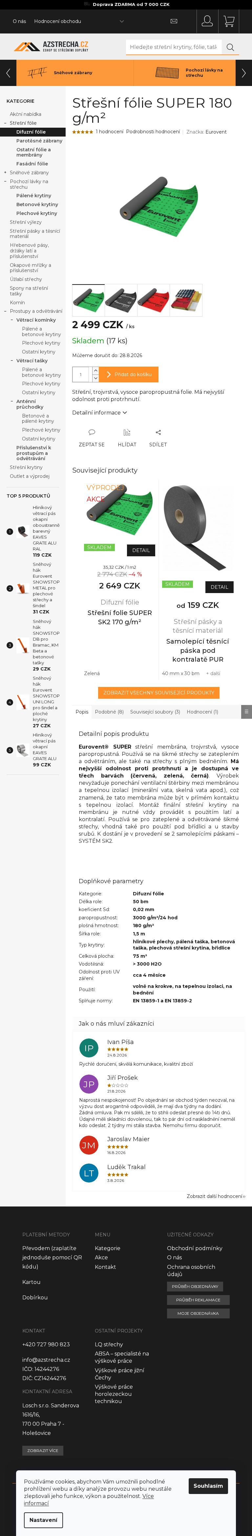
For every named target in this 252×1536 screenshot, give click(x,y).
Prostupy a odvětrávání (36, 311)
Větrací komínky (36, 320)
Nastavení (43, 1520)
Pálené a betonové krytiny (41, 331)
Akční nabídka (25, 114)
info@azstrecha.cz (46, 1360)
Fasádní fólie (32, 164)
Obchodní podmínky (194, 1248)
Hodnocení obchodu (57, 21)
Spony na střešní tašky (29, 291)
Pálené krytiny (33, 196)
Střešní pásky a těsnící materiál (35, 234)
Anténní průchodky (29, 404)
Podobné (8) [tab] (109, 712)
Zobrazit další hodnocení (214, 1196)
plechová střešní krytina (179, 948)
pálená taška (192, 942)
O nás (19, 21)
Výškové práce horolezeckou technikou (114, 1394)
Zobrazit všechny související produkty (158, 693)
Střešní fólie (23, 123)
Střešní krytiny (26, 467)
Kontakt (105, 1267)
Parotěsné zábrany (39, 141)
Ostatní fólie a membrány (33, 152)
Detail (141, 550)
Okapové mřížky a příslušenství (30, 268)
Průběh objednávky (195, 1286)
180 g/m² (143, 925)
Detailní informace (96, 413)
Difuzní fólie (31, 132)
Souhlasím (208, 1486)
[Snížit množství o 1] (95, 378)
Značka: (206, 132)
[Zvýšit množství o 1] (95, 370)
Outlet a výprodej (30, 476)
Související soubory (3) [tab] (155, 712)
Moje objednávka (198, 1313)
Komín (17, 303)
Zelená (92, 673)
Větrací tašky (32, 361)
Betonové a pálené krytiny (38, 418)
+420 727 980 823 (46, 1344)
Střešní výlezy (26, 222)
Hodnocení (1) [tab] (202, 712)
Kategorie (107, 1248)
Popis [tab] (81, 712)
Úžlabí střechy (26, 279)
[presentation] (8, 73)
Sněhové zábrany (29, 173)
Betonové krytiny (37, 204)
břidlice (221, 948)
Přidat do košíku (133, 374)
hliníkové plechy (153, 942)
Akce (101, 1257)
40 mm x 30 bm (181, 673)
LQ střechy (109, 1344)
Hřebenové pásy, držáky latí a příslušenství (29, 250)
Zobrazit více (42, 1450)
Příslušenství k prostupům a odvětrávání (33, 453)
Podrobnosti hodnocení (153, 132)
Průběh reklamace (198, 1299)
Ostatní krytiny (38, 352)
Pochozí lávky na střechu (29, 184)
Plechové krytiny (36, 213)
